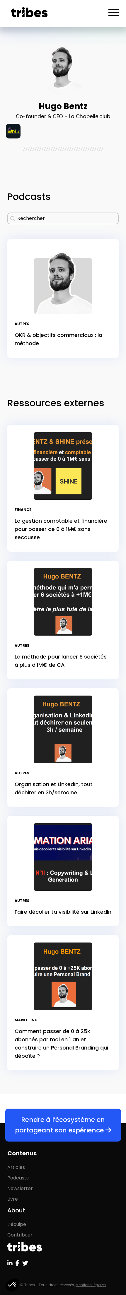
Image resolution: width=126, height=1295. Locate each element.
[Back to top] (117, 1271)
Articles (16, 1167)
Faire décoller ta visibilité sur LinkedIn (63, 911)
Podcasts (18, 1177)
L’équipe (16, 1224)
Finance (23, 509)
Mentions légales (91, 1284)
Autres (22, 323)
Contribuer (20, 1234)
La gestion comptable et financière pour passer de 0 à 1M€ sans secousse (61, 529)
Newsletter (20, 1188)
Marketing (26, 1019)
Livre (12, 1199)
